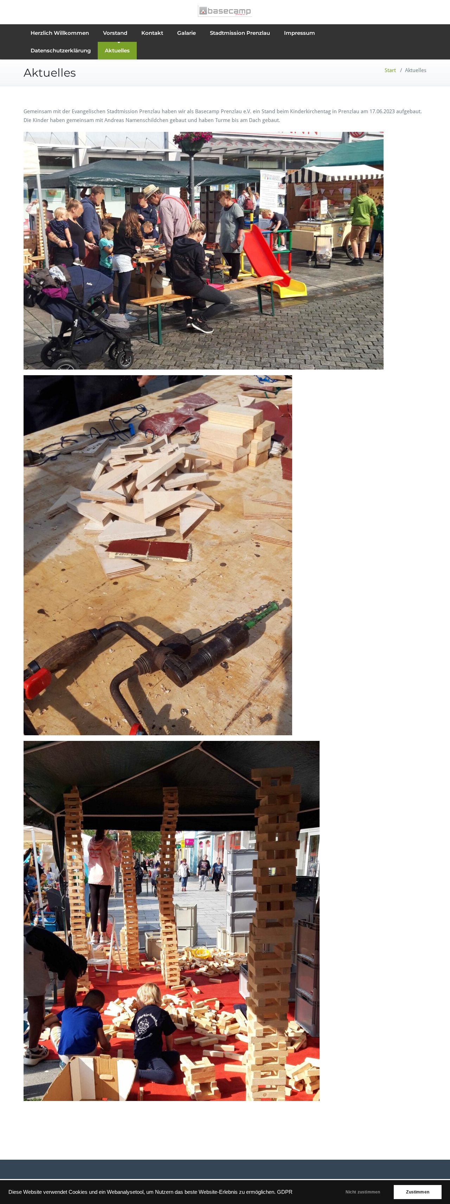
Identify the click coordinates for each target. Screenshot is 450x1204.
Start (390, 70)
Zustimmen (417, 1192)
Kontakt (152, 33)
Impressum (299, 33)
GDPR (284, 1192)
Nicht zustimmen (363, 1192)
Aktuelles (117, 50)
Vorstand (115, 33)
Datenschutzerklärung (61, 50)
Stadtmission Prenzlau (240, 33)
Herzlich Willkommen (60, 33)
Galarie (186, 33)
